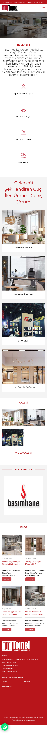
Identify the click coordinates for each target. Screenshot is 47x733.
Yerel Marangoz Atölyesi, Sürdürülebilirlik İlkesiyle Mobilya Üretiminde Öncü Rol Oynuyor (11, 563)
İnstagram (5, 681)
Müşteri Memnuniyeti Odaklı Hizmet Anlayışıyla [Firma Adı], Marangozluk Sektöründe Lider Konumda (35, 613)
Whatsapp (27, 681)
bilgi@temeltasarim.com (35, 2)
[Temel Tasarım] (10, 8)
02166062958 (7, 2)
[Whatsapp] (4, 727)
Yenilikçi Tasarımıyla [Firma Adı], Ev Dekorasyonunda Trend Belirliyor (34, 563)
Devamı (6, 579)
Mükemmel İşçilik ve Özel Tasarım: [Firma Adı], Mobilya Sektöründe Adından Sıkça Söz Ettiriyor (11, 613)
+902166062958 (19, 2)
